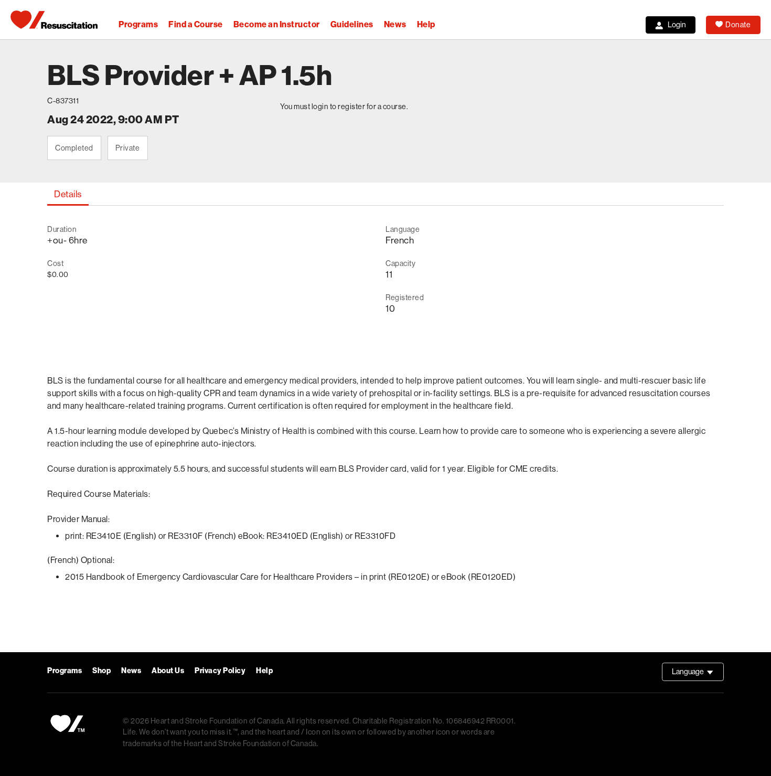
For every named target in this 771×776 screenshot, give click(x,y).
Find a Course (195, 24)
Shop (101, 670)
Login (677, 24)
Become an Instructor (276, 24)
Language (698, 674)
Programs (138, 24)
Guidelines (351, 24)
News (395, 24)
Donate (738, 24)
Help (426, 24)
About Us (168, 670)
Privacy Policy (220, 670)
